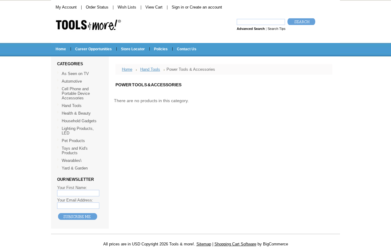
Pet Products (73, 140)
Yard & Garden (75, 168)
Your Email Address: (75, 200)
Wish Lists (127, 7)
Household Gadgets (79, 121)
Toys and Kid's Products (75, 150)
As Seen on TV (75, 73)
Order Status (97, 7)
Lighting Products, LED (78, 130)
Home (127, 69)
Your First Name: (72, 187)
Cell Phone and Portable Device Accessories (76, 93)
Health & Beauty (76, 113)
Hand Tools (69, 106)
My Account (66, 7)
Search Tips (277, 28)
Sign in (178, 7)
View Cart (154, 7)
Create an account (206, 7)
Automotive (72, 81)
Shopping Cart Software (235, 244)
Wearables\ (69, 160)
